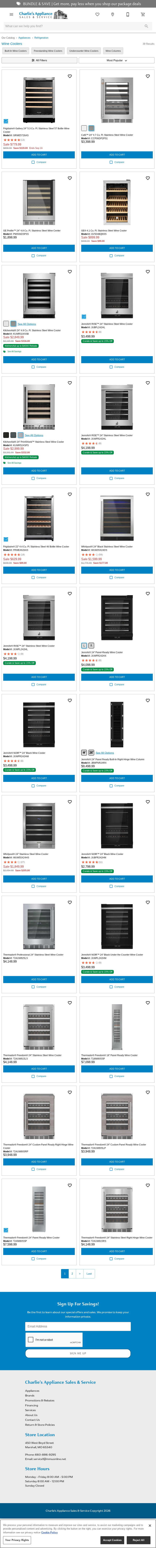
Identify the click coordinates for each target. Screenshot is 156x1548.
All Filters (41, 60)
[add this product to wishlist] (69, 76)
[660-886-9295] (127, 14)
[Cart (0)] (143, 14)
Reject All (138, 1540)
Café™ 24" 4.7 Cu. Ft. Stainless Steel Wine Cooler (107, 135)
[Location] (112, 14)
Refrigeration (41, 37)
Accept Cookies (112, 1540)
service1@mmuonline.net (49, 1459)
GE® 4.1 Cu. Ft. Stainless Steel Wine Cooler (104, 230)
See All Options (27, 324)
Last (89, 1273)
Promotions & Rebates (39, 1400)
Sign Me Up (78, 1353)
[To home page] (43, 14)
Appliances (24, 37)
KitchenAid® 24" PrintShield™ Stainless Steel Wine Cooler (33, 442)
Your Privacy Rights (17, 1540)
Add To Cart (39, 154)
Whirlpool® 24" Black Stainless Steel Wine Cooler (107, 546)
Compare (41, 162)
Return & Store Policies (40, 1424)
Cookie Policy (49, 1532)
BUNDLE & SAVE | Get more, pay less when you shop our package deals (81, 4)
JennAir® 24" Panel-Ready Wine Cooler (102, 652)
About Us (31, 1415)
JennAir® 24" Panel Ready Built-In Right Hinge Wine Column (112, 759)
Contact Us (32, 1420)
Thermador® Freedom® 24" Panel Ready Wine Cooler (31, 1237)
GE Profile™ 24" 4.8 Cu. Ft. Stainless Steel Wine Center (31, 230)
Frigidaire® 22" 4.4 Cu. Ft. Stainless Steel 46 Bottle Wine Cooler (36, 546)
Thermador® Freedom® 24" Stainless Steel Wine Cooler (32, 1055)
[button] (11, 14)
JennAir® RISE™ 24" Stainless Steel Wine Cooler (107, 324)
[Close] (150, 1525)
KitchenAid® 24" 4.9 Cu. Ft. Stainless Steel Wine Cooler (32, 330)
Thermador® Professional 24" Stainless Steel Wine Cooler (33, 954)
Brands (29, 1395)
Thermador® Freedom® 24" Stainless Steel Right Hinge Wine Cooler (116, 1237)
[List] (97, 14)
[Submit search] (146, 26)
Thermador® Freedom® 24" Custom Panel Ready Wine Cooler (113, 1144)
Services (30, 1410)
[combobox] (116, 60)
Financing (31, 1405)
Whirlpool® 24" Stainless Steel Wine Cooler (25, 854)
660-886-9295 (45, 1454)
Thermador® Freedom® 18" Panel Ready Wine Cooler (109, 1055)
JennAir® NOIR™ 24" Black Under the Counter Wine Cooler (112, 954)
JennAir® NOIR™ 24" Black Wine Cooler (24, 753)
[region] (78, 1533)
